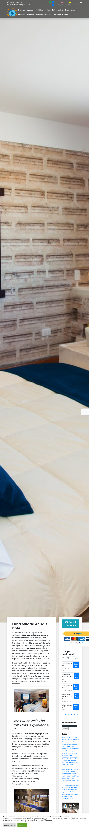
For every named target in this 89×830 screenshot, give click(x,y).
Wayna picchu (67, 796)
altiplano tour (66, 737)
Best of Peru (65, 742)
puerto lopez (71, 778)
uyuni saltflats (73, 794)
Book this (76, 665)
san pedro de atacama (70, 783)
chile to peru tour (67, 744)
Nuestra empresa (25, 10)
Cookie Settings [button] (9, 825)
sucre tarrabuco (71, 790)
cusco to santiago (68, 751)
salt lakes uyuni (74, 780)
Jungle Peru (65, 765)
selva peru (73, 787)
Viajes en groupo (61, 14)
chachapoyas (74, 742)
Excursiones (70, 10)
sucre (63, 790)
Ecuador (68, 753)
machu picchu (73, 767)
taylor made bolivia (68, 792)
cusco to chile (74, 749)
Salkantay (65, 780)
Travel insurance (70, 624)
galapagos (65, 758)
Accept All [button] (22, 825)
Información (57, 10)
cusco (67, 749)
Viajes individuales (43, 14)
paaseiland (71, 776)
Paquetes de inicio (26, 14)
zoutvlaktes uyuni (67, 799)
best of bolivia (74, 739)
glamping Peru (73, 762)
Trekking (39, 10)
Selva (47, 10)
